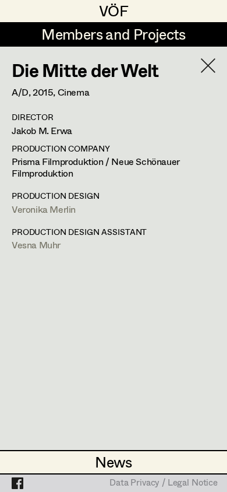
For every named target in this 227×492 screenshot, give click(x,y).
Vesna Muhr (36, 244)
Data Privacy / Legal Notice (163, 483)
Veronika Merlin (44, 209)
